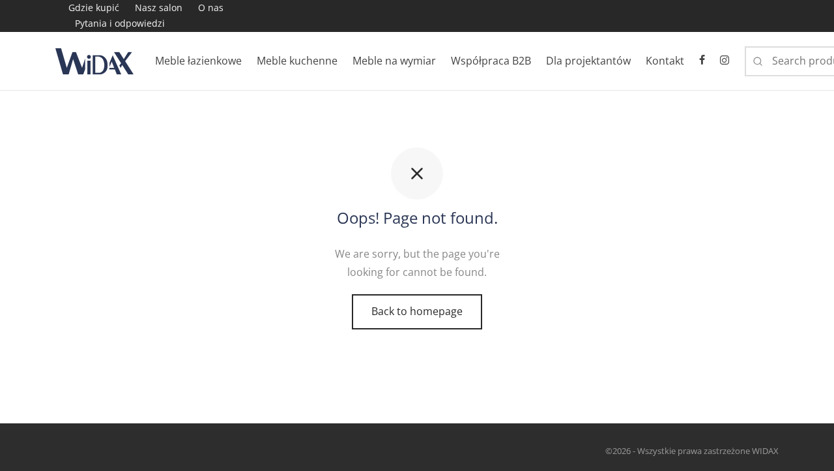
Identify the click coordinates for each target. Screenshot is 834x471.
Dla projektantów (588, 60)
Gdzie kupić (93, 7)
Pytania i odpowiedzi (120, 23)
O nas (210, 7)
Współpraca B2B (491, 60)
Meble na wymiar (394, 60)
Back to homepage (417, 311)
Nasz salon (158, 7)
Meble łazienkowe (198, 60)
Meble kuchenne (297, 60)
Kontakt (665, 60)
